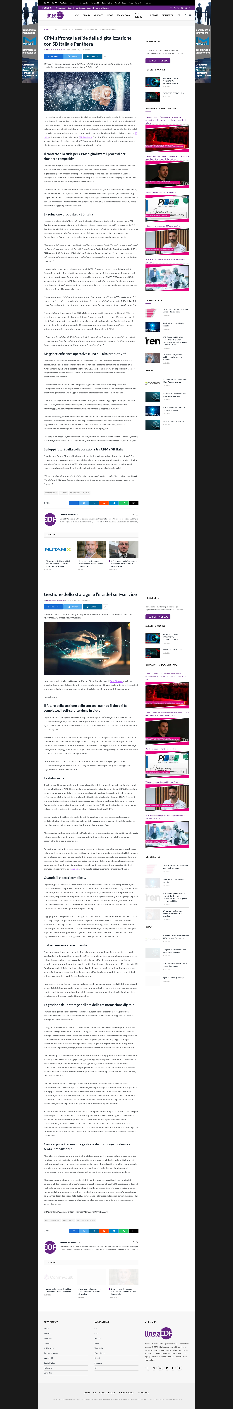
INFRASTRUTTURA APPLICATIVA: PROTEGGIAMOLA (170, 80)
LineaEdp (47, 1343)
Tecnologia (123, 15)
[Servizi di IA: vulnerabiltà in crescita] (152, 327)
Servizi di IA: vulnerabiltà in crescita (173, 324)
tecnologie (74, 868)
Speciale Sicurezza (51, 1353)
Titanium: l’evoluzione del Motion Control (162, 226)
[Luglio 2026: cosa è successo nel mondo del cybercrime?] (152, 313)
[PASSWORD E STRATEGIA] (152, 97)
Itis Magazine (84, 3)
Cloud (86, 15)
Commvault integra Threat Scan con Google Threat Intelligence (82, 8)
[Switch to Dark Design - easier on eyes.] (185, 15)
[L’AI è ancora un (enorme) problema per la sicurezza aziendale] (152, 358)
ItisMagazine (49, 1348)
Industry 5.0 (95, 3)
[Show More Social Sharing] (105, 56)
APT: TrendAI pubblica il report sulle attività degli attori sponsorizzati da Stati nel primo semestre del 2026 (175, 341)
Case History (138, 15)
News (110, 15)
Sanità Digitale (107, 3)
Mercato (98, 15)
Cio (77, 15)
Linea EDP (73, 3)
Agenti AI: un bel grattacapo (173, 421)
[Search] (190, 15)
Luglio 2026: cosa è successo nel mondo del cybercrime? (175, 310)
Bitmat (46, 1328)
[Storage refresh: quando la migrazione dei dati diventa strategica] (91, 1277)
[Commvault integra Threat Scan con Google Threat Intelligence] (58, 1277)
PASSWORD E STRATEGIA (173, 93)
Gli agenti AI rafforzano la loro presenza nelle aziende (174, 394)
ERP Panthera (85, 137)
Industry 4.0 (48, 1358)
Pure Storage (68, 1220)
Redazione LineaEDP (55, 50)
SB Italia (63, 493)
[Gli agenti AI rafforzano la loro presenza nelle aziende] (152, 397)
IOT (178, 15)
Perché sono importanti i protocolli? (160, 192)
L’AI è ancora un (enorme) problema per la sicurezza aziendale (172, 357)
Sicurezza (167, 15)
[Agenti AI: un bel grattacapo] (152, 425)
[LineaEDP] (55, 15)
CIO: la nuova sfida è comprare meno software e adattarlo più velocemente (124, 563)
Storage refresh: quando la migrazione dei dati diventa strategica (89, 1291)
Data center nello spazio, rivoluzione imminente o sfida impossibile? (90, 563)
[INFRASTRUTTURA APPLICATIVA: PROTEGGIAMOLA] (152, 82)
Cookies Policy (107, 1393)
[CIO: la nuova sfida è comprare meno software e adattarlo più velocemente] (123, 549)
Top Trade (63, 3)
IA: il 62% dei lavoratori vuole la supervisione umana (175, 408)
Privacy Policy (127, 1393)
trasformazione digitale (79, 493)
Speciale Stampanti (135, 3)
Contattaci (147, 3)
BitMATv (54, 3)
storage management (86, 1220)
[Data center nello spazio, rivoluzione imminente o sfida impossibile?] (91, 549)
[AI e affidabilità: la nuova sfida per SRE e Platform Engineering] (152, 383)
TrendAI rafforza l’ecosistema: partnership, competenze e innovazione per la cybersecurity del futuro (166, 120)
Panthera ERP (51, 493)
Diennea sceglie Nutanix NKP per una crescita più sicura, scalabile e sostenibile (58, 563)
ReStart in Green (120, 3)
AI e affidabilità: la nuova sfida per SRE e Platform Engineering (176, 380)
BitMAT (46, 3)
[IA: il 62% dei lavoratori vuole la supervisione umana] (152, 411)
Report (154, 15)
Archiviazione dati (52, 1220)
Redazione (48, 1368)
